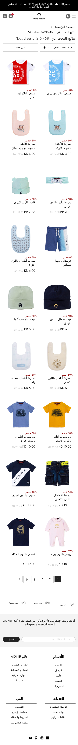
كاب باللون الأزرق (24, 202)
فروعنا (19, 680)
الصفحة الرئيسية (65, 27)
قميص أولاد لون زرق (59, 93)
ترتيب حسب (66, 47)
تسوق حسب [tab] (20, 47)
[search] (68, 15)
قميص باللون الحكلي (23, 554)
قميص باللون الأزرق (23, 495)
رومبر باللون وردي (60, 554)
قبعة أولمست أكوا (24, 319)
